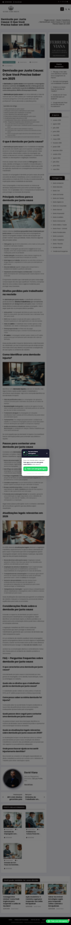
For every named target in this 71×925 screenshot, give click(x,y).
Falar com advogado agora (36, 469)
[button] (57, 921)
